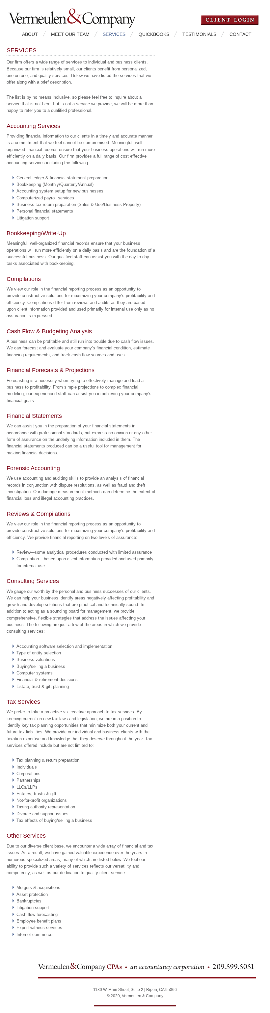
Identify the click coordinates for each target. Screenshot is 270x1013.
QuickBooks (154, 34)
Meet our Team (70, 34)
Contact (241, 34)
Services (114, 34)
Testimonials (199, 34)
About (30, 34)
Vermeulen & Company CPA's (82, 14)
